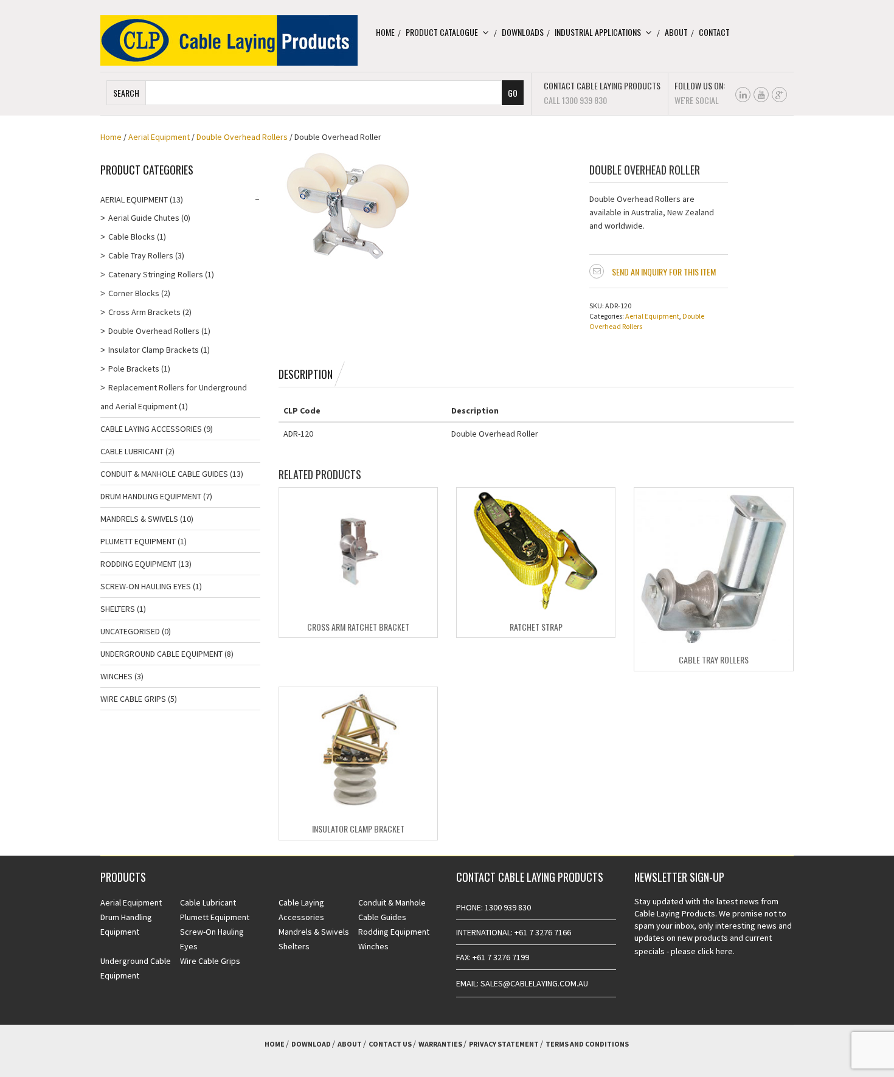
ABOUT (350, 1043)
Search (126, 92)
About (676, 32)
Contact (714, 32)
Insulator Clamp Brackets (153, 349)
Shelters (117, 608)
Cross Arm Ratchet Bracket (358, 626)
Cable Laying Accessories (151, 428)
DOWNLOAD (311, 1043)
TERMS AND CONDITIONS (587, 1043)
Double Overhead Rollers (242, 136)
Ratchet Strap (536, 626)
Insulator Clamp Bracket (358, 828)
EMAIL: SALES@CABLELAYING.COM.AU (522, 983)
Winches (116, 676)
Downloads (523, 32)
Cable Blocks (131, 236)
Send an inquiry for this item (664, 271)
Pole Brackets (133, 368)
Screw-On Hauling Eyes (145, 586)
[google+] (779, 94)
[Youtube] (761, 94)
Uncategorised (130, 631)
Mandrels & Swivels (139, 518)
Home (385, 32)
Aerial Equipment (159, 136)
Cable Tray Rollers (714, 659)
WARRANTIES (440, 1043)
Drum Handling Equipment (150, 496)
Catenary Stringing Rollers (155, 274)
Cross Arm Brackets (144, 311)
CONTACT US (390, 1043)
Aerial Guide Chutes (143, 217)
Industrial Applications (598, 32)
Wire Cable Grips (133, 698)
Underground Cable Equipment (161, 653)
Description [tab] (306, 374)
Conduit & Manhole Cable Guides (164, 473)
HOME (275, 1043)
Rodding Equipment (138, 563)
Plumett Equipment (138, 541)
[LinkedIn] (742, 94)
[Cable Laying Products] (229, 39)
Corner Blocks (133, 293)
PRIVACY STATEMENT (504, 1043)
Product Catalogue (442, 32)
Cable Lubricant (132, 451)
